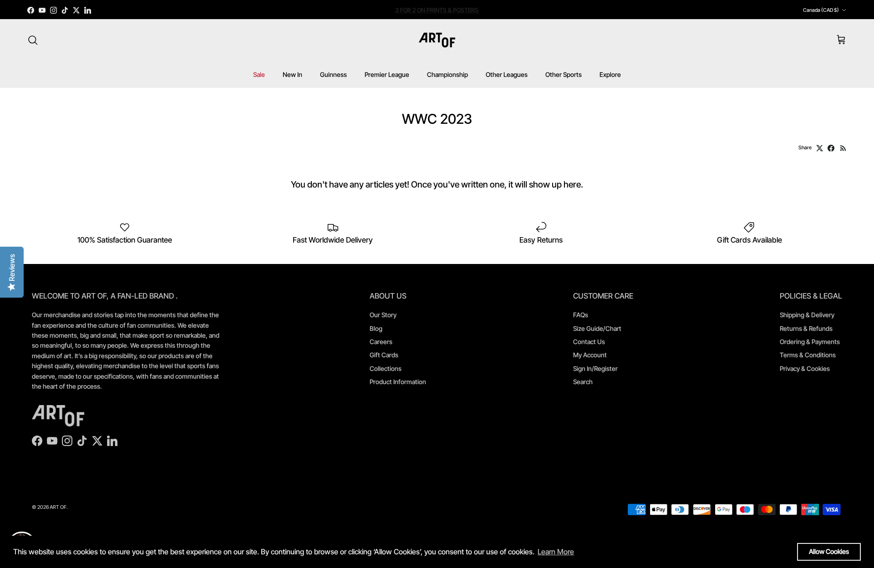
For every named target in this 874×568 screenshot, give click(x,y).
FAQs (580, 315)
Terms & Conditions (808, 355)
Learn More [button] (556, 551)
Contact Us (589, 341)
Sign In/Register (595, 368)
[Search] (32, 40)
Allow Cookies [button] (829, 551)
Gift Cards (384, 355)
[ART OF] (437, 40)
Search (583, 381)
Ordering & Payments (810, 341)
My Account (590, 355)
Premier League (387, 74)
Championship (447, 74)
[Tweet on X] (819, 148)
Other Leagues (507, 74)
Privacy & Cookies (805, 368)
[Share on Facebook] (831, 148)
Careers (381, 341)
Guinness (333, 74)
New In (292, 74)
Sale (259, 74)
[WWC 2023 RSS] (843, 148)
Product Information (398, 381)
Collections (385, 368)
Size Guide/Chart (597, 328)
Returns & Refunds (806, 328)
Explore (610, 74)
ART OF (58, 507)
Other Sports (563, 74)
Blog (376, 328)
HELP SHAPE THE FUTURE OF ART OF (437, 10)
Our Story (383, 315)
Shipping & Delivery (807, 315)
